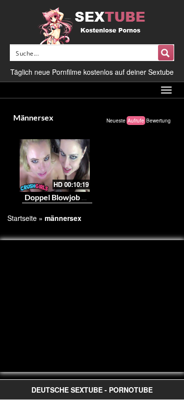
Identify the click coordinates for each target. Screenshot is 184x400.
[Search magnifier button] (166, 53)
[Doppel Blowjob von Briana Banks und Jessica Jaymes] (55, 165)
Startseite (22, 218)
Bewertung (158, 120)
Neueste (116, 120)
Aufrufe (136, 120)
